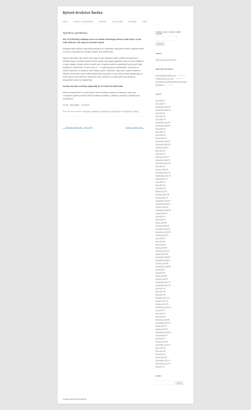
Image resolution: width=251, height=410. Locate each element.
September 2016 (162, 307)
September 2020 (162, 210)
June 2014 (159, 338)
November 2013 (162, 344)
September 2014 (162, 332)
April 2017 (159, 294)
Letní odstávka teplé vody (166, 75)
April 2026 (159, 103)
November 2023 (162, 144)
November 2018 (162, 260)
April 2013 (159, 354)
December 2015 (162, 323)
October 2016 (161, 304)
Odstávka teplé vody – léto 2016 (77, 127)
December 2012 (162, 360)
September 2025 (162, 110)
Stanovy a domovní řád (83, 22)
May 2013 (159, 351)
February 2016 (161, 319)
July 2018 (159, 269)
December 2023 (162, 141)
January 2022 (161, 169)
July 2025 (159, 113)
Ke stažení (132, 22)
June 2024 (159, 128)
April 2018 (159, 272)
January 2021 (161, 197)
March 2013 (160, 357)
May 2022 (159, 166)
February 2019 (161, 251)
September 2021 (162, 175)
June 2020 (159, 216)
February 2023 (161, 157)
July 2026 (159, 100)
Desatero (103, 22)
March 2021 (160, 191)
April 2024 (159, 135)
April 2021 (159, 188)
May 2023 (159, 150)
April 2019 (159, 244)
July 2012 (159, 366)
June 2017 (159, 288)
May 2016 (159, 313)
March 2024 (160, 138)
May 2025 (159, 116)
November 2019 (162, 232)
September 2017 (162, 285)
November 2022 (162, 163)
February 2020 (161, 226)
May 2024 (159, 132)
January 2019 (161, 254)
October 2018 (161, 263)
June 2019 (159, 238)
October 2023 (161, 147)
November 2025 (162, 107)
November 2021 (162, 172)
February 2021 (161, 194)
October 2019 (161, 235)
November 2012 (162, 363)
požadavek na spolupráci (110, 111)
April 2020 (159, 219)
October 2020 (161, 207)
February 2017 (161, 298)
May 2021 (159, 185)
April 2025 (159, 119)
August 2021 (160, 179)
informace (86, 111)
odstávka (95, 111)
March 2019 (160, 247)
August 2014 (160, 335)
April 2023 (159, 153)
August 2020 (160, 213)
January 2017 (161, 301)
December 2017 (162, 282)
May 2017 (159, 291)
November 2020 (162, 204)
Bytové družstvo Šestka (82, 12)
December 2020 (162, 200)
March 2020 (160, 222)
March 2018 (160, 276)
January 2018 (161, 279)
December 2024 (162, 122)
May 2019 (159, 241)
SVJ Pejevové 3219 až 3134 (166, 60)
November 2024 (162, 125)
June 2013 (159, 348)
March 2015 (160, 326)
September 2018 (162, 266)
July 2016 (159, 310)
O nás (144, 22)
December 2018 (162, 257)
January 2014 (161, 341)
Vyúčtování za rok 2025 (165, 78)
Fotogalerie (117, 22)
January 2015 (161, 329)
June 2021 (159, 182)
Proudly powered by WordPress (75, 399)
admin (135, 111)
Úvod (65, 22)
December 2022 (162, 160)
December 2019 (162, 229)
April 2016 (159, 316)
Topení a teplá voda (134, 127)
